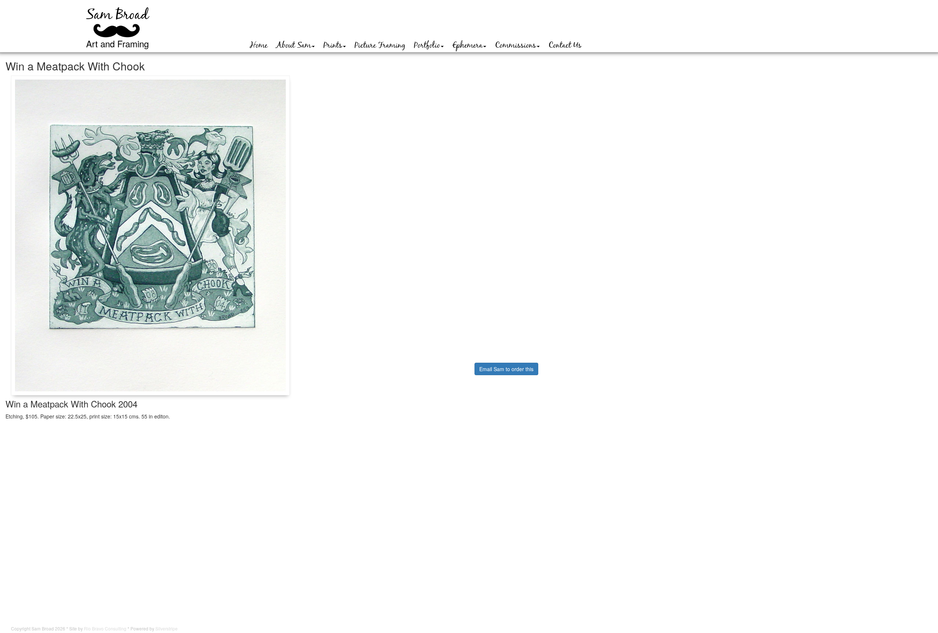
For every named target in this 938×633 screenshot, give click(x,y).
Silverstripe (166, 628)
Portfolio (427, 45)
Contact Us (565, 45)
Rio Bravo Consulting (105, 628)
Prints (333, 45)
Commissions (515, 45)
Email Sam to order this (506, 369)
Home (258, 45)
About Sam (293, 45)
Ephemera (468, 45)
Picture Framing (380, 45)
